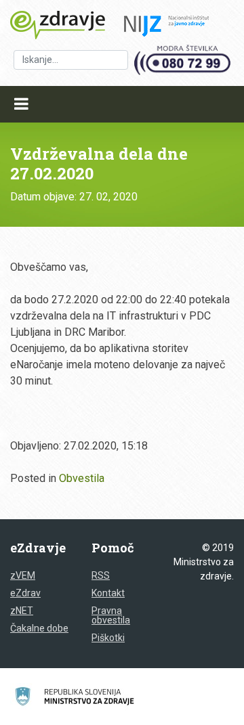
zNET (21, 610)
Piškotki (108, 637)
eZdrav (25, 593)
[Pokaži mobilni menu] (21, 104)
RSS (101, 575)
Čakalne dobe (39, 628)
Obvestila (81, 478)
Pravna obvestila (111, 615)
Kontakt (108, 593)
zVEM (22, 575)
